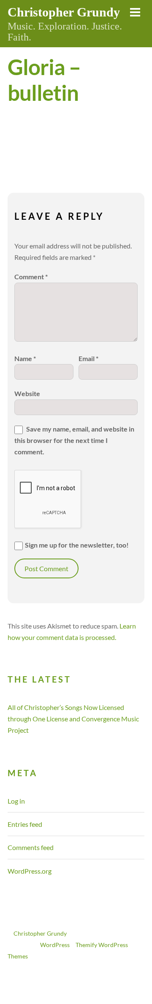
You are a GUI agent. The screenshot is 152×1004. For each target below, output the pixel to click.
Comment (31, 277)
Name (25, 358)
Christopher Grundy (40, 933)
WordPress (55, 945)
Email (88, 358)
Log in (16, 801)
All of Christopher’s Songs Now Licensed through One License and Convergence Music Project (73, 718)
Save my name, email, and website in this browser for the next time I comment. (74, 440)
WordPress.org (30, 871)
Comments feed (31, 847)
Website (27, 393)
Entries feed (25, 824)
